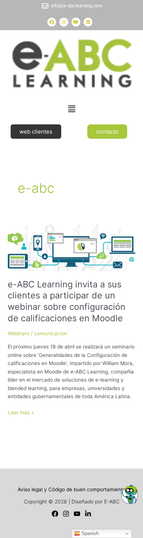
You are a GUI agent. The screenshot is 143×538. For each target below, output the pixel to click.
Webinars (18, 333)
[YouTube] (77, 513)
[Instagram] (66, 513)
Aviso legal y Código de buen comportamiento (72, 489)
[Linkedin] (88, 513)
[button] (71, 109)
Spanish (89, 533)
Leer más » (21, 411)
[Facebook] (55, 513)
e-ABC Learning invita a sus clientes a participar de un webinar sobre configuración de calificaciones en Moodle (66, 301)
